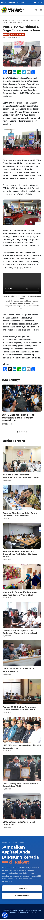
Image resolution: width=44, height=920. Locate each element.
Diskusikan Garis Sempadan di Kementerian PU (18, 670)
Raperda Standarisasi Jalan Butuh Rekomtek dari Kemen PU (20, 514)
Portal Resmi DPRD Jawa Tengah (13, 2)
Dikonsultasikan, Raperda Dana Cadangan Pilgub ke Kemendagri (20, 631)
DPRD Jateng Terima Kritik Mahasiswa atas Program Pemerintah (18, 417)
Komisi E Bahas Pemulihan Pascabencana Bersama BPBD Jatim (21, 476)
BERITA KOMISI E (17, 34)
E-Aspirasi (23, 888)
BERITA (6, 34)
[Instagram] (41, 2)
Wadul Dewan (23, 896)
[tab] (17, 432)
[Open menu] (41, 10)
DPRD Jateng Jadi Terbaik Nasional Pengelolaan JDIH (20, 785)
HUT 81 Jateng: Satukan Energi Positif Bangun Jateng (22, 746)
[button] (4, 915)
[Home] (3, 20)
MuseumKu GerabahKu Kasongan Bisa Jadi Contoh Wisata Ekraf (20, 593)
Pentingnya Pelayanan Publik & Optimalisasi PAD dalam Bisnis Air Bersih (20, 554)
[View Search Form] (36, 10)
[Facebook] (35, 2)
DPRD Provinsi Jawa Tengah (20, 910)
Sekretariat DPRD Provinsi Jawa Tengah (22, 913)
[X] (38, 2)
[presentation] (22, 398)
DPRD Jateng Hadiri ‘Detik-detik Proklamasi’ (19, 823)
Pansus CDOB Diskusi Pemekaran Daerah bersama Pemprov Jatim (19, 708)
